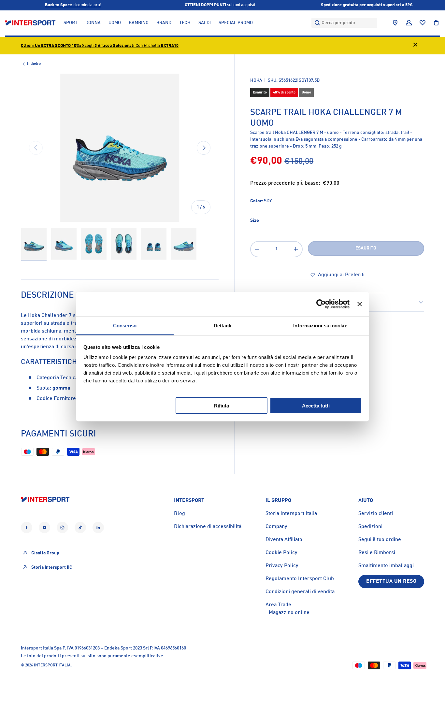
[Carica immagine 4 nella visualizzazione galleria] (124, 244)
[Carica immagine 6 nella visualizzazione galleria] (184, 244)
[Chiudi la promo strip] (415, 45)
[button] (436, 23)
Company (276, 526)
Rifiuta (221, 405)
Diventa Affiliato (284, 539)
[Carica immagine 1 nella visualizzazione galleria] (34, 244)
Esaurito (365, 248)
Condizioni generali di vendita (300, 591)
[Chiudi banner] (359, 304)
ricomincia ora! (73, 5)
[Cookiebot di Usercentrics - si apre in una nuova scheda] (321, 304)
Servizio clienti (375, 513)
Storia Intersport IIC (51, 567)
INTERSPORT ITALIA (52, 665)
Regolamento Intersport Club (300, 578)
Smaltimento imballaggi (386, 565)
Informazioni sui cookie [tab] (320, 325)
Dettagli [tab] (223, 325)
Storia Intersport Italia (291, 513)
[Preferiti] (422, 23)
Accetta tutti (316, 405)
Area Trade (278, 604)
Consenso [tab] (124, 325)
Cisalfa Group (45, 552)
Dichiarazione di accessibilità (207, 526)
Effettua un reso (391, 581)
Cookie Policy (281, 552)
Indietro (34, 64)
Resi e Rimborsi (376, 552)
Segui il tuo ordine (379, 539)
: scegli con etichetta (100, 46)
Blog (179, 513)
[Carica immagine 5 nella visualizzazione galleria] (154, 244)
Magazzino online (289, 612)
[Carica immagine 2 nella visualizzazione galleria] (64, 244)
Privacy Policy (282, 565)
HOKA (256, 80)
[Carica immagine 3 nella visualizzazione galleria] (94, 244)
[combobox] (344, 22)
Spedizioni (370, 526)
